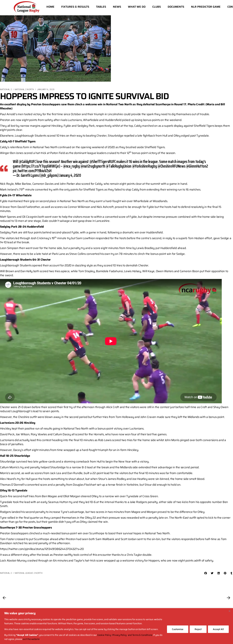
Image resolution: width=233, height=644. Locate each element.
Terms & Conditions (142, 635)
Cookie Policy (104, 635)
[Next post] (228, 597)
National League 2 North (28, 573)
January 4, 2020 (70, 175)
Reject (198, 629)
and (130, 635)
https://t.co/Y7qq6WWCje (40, 166)
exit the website (31, 639)
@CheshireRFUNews (171, 166)
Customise (177, 629)
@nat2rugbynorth (92, 166)
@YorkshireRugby (144, 166)
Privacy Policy (119, 635)
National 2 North (24, 89)
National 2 (6, 89)
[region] (116, 626)
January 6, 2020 (46, 89)
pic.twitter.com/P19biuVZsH (32, 171)
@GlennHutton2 (197, 166)
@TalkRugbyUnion (118, 166)
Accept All (218, 629)
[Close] (229, 611)
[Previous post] (4, 597)
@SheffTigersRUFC (102, 161)
